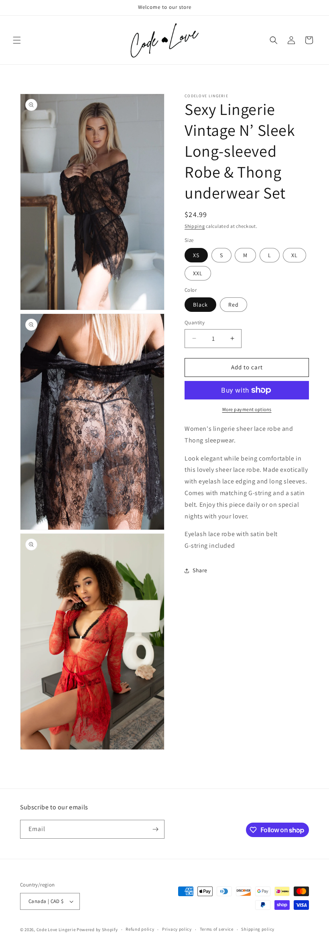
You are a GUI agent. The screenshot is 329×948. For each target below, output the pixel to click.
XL (294, 255)
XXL (198, 273)
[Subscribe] (155, 829)
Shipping (195, 226)
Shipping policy (257, 929)
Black (200, 304)
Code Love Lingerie (56, 929)
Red (233, 304)
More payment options (247, 409)
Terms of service (217, 929)
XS (196, 255)
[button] (17, 40)
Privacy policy (177, 929)
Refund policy (140, 929)
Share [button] (200, 570)
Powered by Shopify (97, 929)
